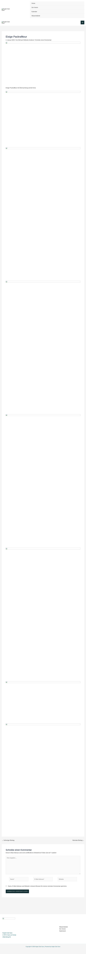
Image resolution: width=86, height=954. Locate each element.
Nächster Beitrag (78, 840)
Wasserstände (36, 15)
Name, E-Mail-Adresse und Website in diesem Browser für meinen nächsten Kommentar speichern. (37, 886)
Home (33, 3)
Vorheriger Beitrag (8, 840)
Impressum (62, 931)
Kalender (34, 11)
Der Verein (35, 7)
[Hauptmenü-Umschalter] (82, 22)
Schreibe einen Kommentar (43, 40)
